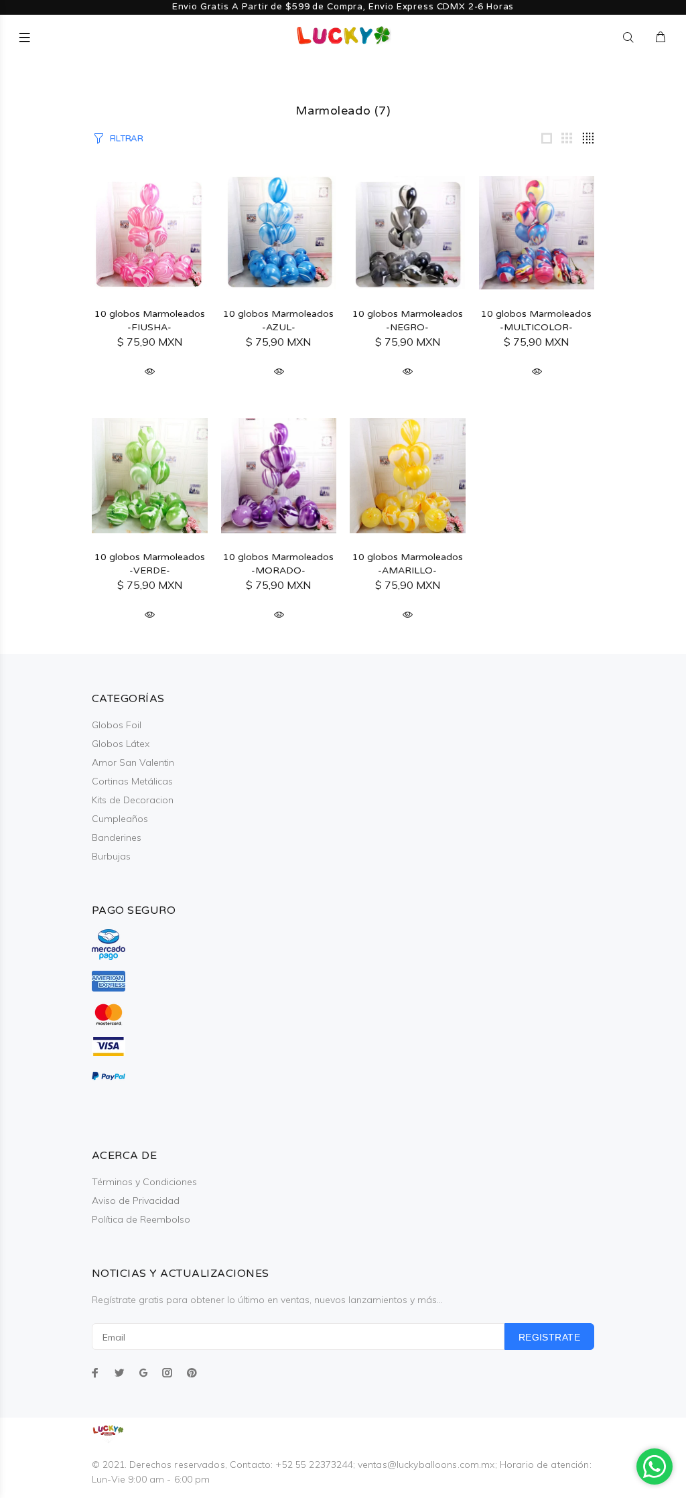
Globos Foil (116, 725)
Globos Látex (120, 744)
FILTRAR (126, 138)
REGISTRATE (549, 1337)
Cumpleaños (120, 819)
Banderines (116, 837)
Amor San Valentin (133, 762)
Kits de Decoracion (133, 800)
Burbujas (111, 856)
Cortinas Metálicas (132, 781)
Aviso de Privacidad (136, 1201)
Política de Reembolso (141, 1219)
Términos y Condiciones (144, 1182)
